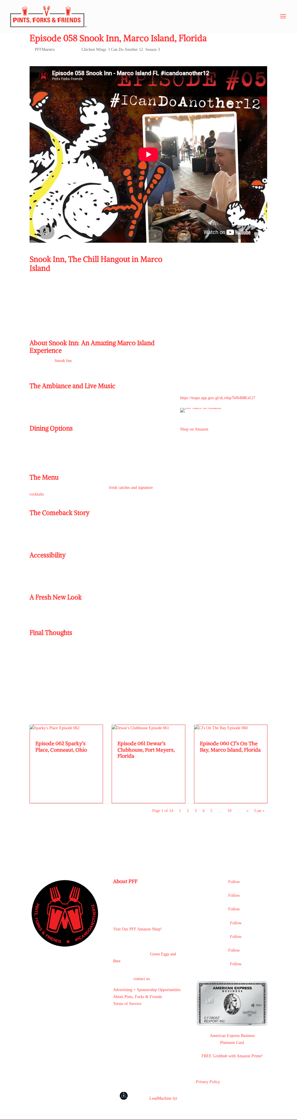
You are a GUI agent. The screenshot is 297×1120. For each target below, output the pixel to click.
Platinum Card (232, 1042)
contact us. (142, 979)
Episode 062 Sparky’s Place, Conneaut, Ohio (61, 746)
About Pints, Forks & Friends (137, 997)
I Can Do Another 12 (125, 49)
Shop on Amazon (194, 429)
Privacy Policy (208, 1082)
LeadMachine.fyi (163, 1098)
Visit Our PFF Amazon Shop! (137, 929)
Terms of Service (127, 1004)
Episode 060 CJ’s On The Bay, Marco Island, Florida (230, 746)
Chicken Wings (94, 49)
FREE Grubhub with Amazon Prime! (232, 1056)
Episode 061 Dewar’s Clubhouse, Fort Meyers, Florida (146, 749)
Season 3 (152, 49)
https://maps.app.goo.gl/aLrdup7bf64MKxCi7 (217, 398)
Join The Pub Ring (141, 1018)
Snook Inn (63, 361)
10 (229, 811)
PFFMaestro (45, 49)
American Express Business (232, 1035)
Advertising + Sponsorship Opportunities (146, 990)
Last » (259, 811)
